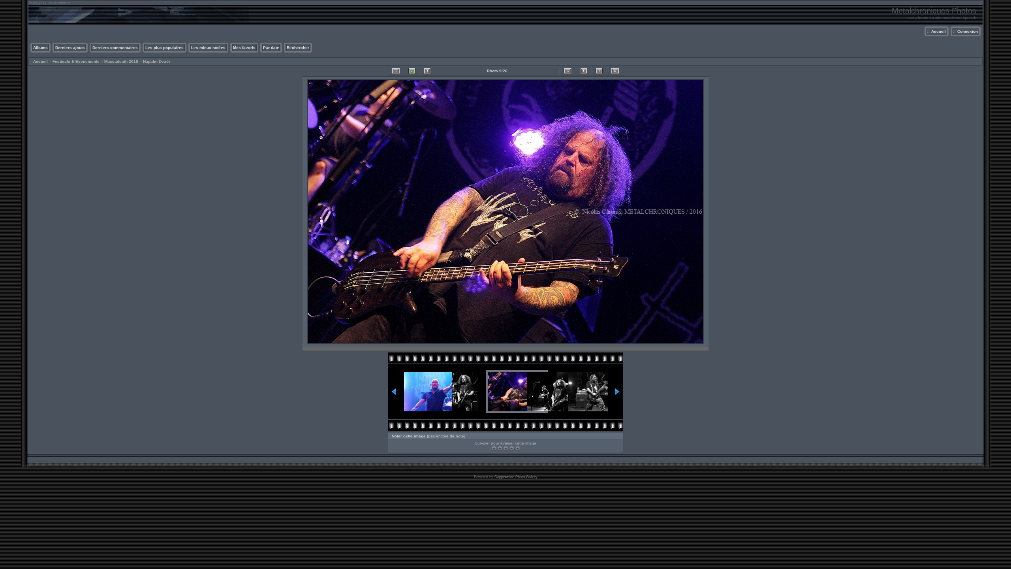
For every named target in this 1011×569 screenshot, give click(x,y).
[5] (518, 448)
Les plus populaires (164, 47)
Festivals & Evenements (76, 61)
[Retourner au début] (568, 71)
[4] (512, 448)
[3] (506, 448)
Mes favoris (244, 47)
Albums (40, 47)
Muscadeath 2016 (121, 61)
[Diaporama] (427, 71)
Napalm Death (156, 61)
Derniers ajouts (70, 47)
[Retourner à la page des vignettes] (396, 71)
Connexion (967, 31)
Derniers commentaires (115, 47)
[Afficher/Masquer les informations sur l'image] (411, 71)
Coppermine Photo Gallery (515, 477)
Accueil (938, 31)
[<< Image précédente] (583, 71)
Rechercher (298, 47)
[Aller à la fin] (615, 71)
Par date (271, 47)
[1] (494, 448)
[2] (500, 448)
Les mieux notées (208, 47)
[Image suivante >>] (599, 71)
